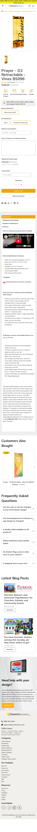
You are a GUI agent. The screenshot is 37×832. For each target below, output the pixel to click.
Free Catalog (5, 770)
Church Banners (6, 741)
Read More (10, 610)
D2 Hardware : (6, 118)
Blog (2, 781)
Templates (4, 793)
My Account (4, 788)
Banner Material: (7, 108)
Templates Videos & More (8, 759)
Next (34, 467)
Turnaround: (5, 171)
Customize (4, 754)
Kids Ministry (5, 743)
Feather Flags (5, 745)
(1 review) (12, 82)
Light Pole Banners (6, 748)
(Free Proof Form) (13, 376)
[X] (11, 203)
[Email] (5, 203)
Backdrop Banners (6, 750)
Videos (3, 797)
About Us (4, 766)
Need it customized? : (9, 129)
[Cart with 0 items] (33, 6)
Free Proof (4, 772)
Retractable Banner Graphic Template (18, 282)
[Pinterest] (17, 203)
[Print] (8, 203)
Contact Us (8, 705)
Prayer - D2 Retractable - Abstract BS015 (18, 482)
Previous (3, 467)
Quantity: (18, 180)
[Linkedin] (14, 203)
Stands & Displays (6, 752)
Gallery (3, 799)
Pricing (3, 790)
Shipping (3, 795)
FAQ (2, 779)
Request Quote (5, 775)
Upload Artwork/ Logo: (9, 159)
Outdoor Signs (5, 756)
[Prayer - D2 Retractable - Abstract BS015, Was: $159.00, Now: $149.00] (18, 465)
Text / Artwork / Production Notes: (13, 138)
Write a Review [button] (20, 82)
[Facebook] (2, 203)
